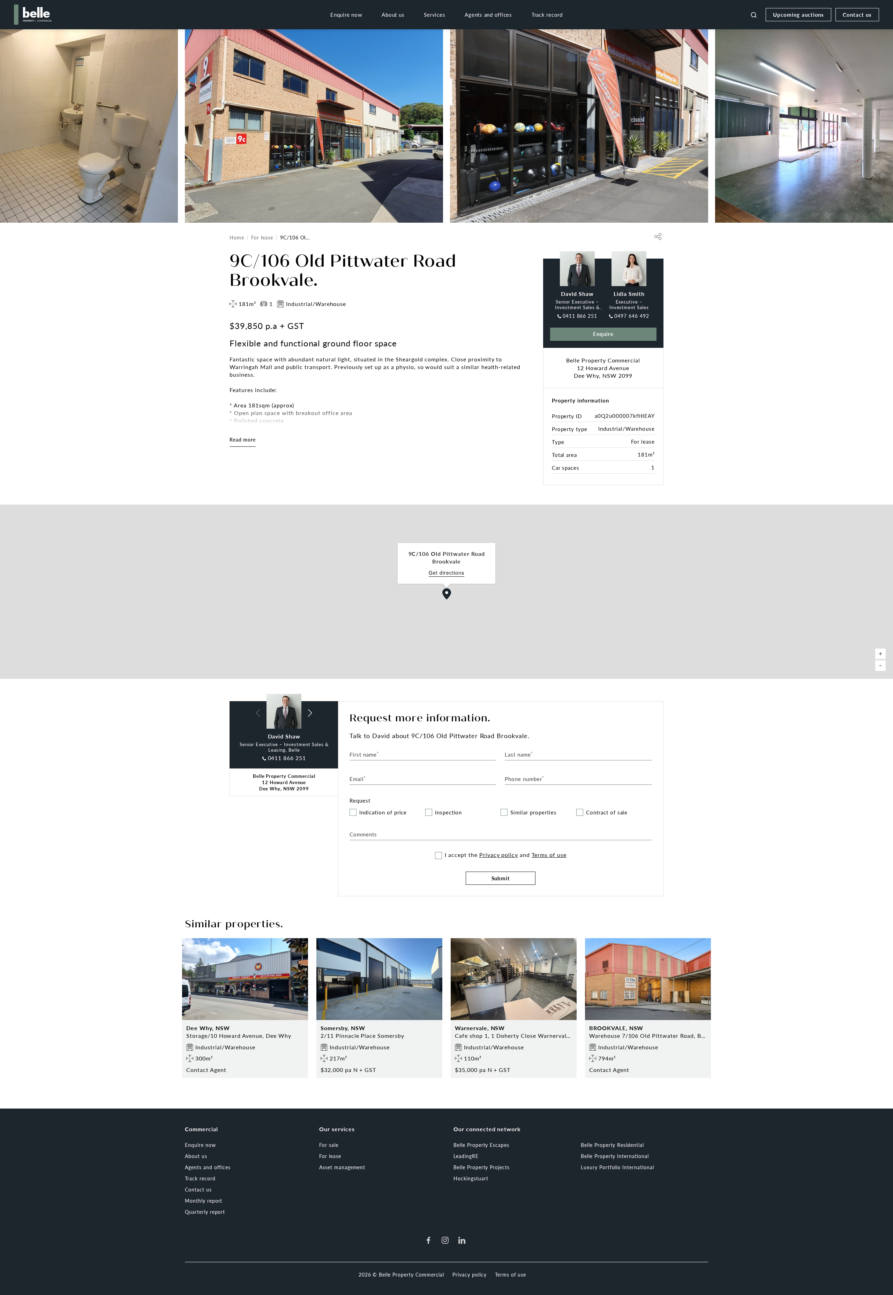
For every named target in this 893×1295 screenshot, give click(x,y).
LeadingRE (466, 1155)
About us (393, 14)
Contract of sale (607, 812)
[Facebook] (428, 1240)
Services (434, 14)
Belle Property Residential (612, 1144)
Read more (243, 439)
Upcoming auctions (798, 14)
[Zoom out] (880, 665)
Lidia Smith (629, 294)
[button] (446, 593)
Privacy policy (498, 855)
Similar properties (533, 812)
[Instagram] (445, 1240)
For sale (328, 1144)
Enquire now (346, 14)
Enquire (603, 333)
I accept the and (505, 854)
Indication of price (383, 812)
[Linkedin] (462, 1240)
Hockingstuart (470, 1178)
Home (237, 237)
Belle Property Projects (481, 1167)
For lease (262, 237)
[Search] (753, 15)
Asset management (342, 1167)
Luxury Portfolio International (617, 1167)
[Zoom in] (880, 653)
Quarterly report (205, 1211)
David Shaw (577, 294)
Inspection (448, 812)
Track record (547, 14)
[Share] (657, 236)
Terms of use (549, 855)
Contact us (857, 14)
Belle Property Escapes (481, 1144)
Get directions (446, 572)
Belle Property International (615, 1155)
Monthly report (203, 1200)
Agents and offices (488, 14)
